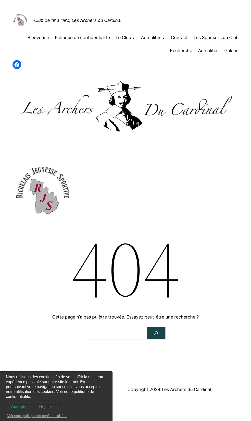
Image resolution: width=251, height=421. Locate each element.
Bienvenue (38, 37)
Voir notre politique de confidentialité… (37, 416)
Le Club (123, 37)
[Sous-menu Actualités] (163, 37)
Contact (179, 37)
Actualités (151, 37)
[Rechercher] (156, 333)
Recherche (181, 50)
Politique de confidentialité (82, 37)
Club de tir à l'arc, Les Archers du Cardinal (77, 20)
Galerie (231, 50)
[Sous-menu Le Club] (133, 37)
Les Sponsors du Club (216, 37)
